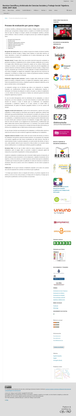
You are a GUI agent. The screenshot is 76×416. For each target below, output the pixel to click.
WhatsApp (55, 308)
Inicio (4, 10)
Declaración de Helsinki (58, 295)
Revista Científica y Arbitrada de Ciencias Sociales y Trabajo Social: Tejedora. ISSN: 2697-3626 (36, 6)
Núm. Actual (11, 10)
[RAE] (58, 273)
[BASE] (61, 91)
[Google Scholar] (62, 80)
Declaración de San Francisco (60, 291)
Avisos (55, 10)
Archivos (18, 10)
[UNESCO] (58, 279)
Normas (43, 10)
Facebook (55, 306)
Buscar (70, 10)
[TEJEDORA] (62, 109)
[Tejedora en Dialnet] (60, 48)
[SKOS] (58, 285)
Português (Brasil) (57, 360)
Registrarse (66, 1)
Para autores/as (56, 338)
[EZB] (62, 125)
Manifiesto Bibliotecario (59, 299)
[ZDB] (62, 136)
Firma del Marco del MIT (59, 297)
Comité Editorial (26, 10)
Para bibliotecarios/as (58, 340)
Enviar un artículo (58, 347)
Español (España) (57, 356)
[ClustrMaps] (53, 314)
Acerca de (6, 13)
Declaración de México (58, 293)
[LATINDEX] (59, 60)
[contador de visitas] (62, 244)
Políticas (36, 10)
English (55, 358)
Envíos (50, 10)
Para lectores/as (57, 336)
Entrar (72, 1)
